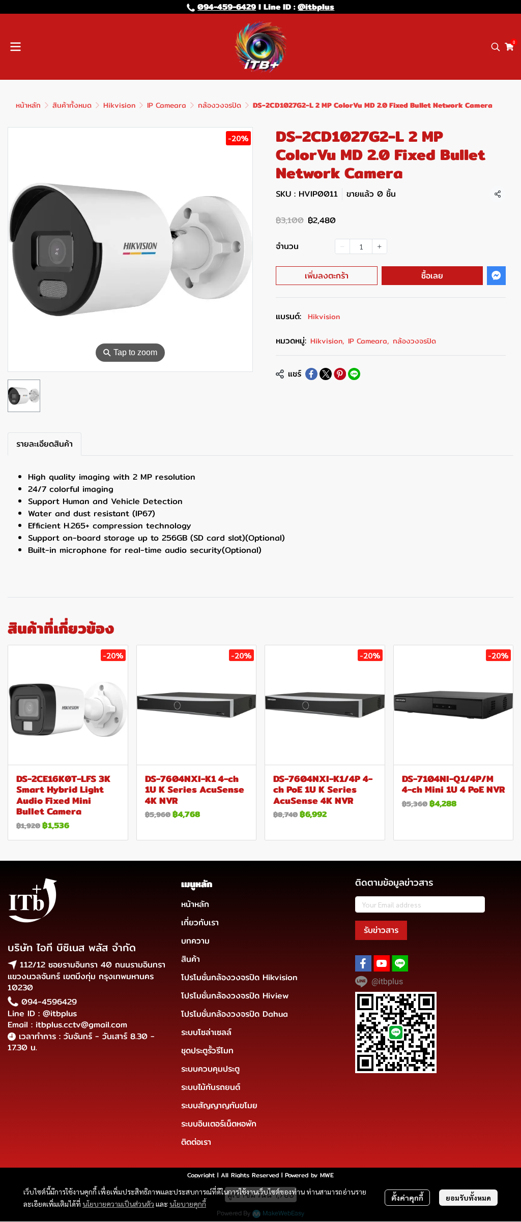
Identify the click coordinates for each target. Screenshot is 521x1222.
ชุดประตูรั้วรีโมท (207, 1050)
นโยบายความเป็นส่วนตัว (118, 1203)
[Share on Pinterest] (340, 374)
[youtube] (381, 963)
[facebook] (363, 963)
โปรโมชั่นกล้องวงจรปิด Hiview (234, 995)
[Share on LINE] (354, 374)
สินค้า (190, 959)
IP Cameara (166, 105)
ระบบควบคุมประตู (210, 1068)
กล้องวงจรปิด (219, 105)
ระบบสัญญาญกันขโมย (219, 1105)
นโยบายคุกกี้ (187, 1203)
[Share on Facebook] (311, 374)
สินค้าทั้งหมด (72, 105)
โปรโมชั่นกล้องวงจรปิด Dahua (234, 1014)
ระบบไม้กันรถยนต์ (210, 1087)
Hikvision (119, 105)
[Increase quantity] (379, 246)
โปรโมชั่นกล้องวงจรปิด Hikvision (239, 977)
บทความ (195, 940)
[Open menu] (15, 47)
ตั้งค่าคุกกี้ (407, 1197)
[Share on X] (326, 374)
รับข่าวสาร (381, 930)
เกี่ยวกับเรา (200, 922)
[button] (495, 47)
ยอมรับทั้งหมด (468, 1197)
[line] (400, 963)
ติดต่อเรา (196, 1142)
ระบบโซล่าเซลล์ (206, 1032)
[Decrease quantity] (342, 246)
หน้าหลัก (28, 105)
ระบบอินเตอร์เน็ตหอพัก (218, 1123)
